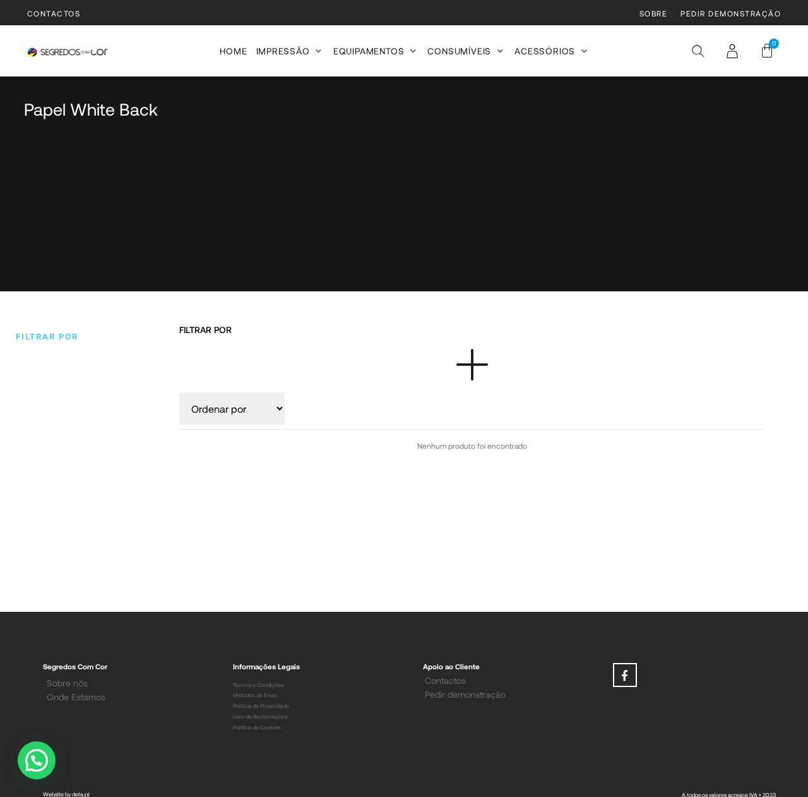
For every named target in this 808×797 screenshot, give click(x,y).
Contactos (445, 680)
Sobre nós (67, 683)
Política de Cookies (256, 727)
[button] (290, 51)
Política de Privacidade (261, 705)
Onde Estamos (76, 696)
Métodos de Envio (255, 694)
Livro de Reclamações (260, 716)
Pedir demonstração (465, 694)
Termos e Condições (258, 684)
